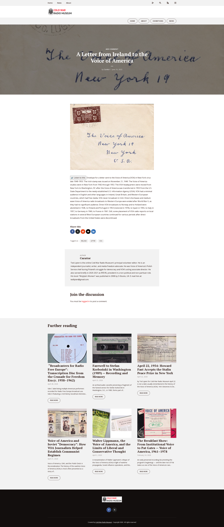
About (68, 3)
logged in (86, 301)
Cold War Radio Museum (104, 522)
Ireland (84, 241)
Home (50, 3)
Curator (107, 69)
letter (93, 241)
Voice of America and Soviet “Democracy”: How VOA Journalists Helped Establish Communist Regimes (67, 448)
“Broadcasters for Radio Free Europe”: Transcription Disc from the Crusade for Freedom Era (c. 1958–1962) (66, 373)
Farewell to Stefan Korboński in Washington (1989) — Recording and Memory (112, 371)
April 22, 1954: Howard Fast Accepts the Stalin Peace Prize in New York (155, 369)
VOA (100, 241)
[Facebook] (109, 510)
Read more (54, 400)
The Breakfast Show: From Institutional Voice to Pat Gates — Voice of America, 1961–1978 (155, 446)
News (59, 3)
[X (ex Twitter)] (114, 510)
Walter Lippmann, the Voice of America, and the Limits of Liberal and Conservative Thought (112, 446)
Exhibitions (158, 21)
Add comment (112, 49)
